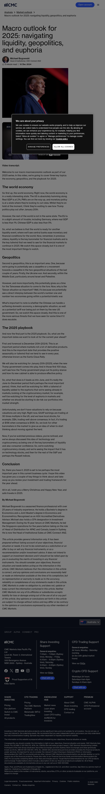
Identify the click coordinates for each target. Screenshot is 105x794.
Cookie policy (62, 139)
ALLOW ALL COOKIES (63, 147)
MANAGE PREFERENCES (38, 147)
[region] (52, 134)
